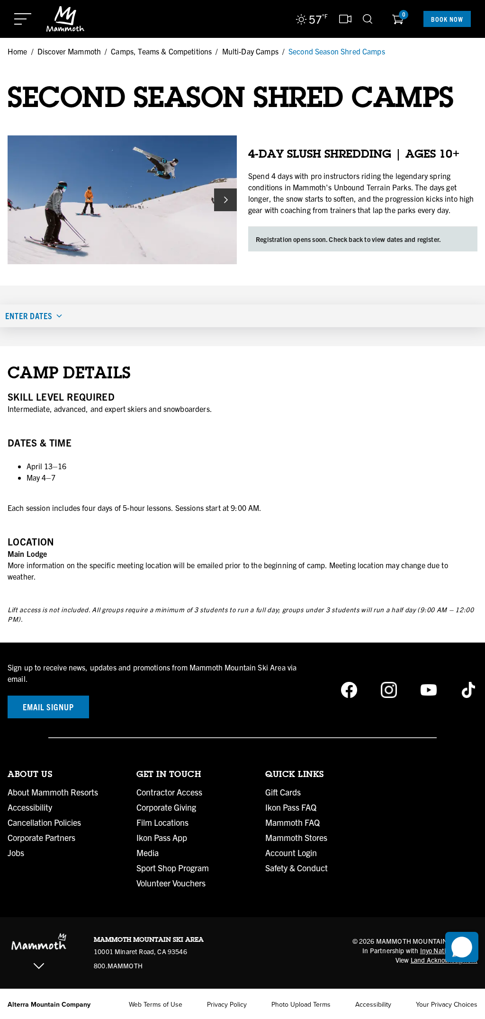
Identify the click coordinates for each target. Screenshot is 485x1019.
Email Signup (48, 706)
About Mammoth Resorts (53, 792)
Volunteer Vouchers (171, 883)
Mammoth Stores (296, 837)
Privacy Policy (227, 1004)
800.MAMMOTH (118, 965)
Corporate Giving (166, 807)
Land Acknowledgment (444, 960)
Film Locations (162, 822)
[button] (461, 947)
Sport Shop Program (172, 868)
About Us (30, 774)
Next (225, 199)
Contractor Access (169, 792)
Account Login (291, 853)
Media (147, 853)
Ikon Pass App (161, 837)
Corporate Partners (41, 837)
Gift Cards (283, 792)
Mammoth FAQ (292, 822)
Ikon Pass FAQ (290, 807)
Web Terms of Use (155, 1004)
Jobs (16, 853)
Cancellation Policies (44, 822)
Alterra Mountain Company (49, 1004)
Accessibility (30, 807)
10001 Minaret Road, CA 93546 (140, 951)
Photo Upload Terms (301, 1004)
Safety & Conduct (296, 868)
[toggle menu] (22, 19)
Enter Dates (29, 315)
